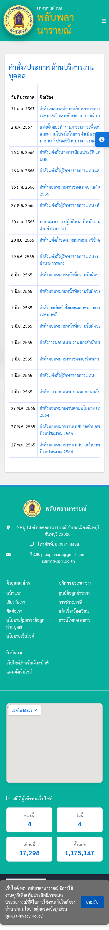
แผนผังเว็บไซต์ (19, 672)
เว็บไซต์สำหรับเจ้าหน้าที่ (27, 663)
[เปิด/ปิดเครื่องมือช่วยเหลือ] (101, 139)
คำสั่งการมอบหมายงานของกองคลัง (69, 391)
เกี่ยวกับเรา (15, 602)
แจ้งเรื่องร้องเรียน (74, 611)
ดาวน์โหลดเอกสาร (74, 620)
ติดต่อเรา (14, 611)
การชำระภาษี (70, 602)
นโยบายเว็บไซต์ (20, 636)
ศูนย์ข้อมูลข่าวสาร (74, 593)
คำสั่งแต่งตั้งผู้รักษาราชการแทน (67, 375)
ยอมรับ (92, 902)
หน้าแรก (13, 593)
